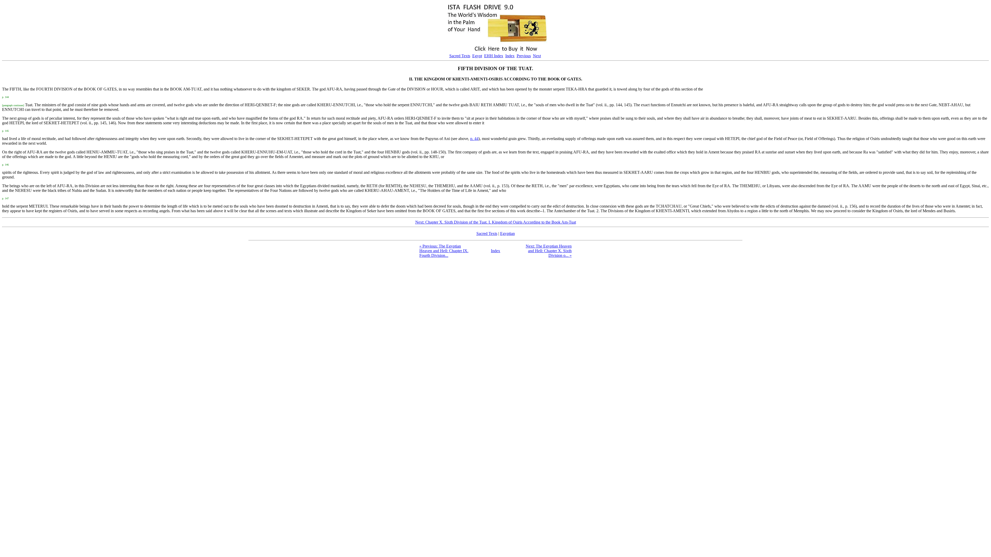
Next (537, 56)
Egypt (477, 56)
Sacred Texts (459, 56)
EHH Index (493, 56)
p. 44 (474, 138)
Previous (524, 56)
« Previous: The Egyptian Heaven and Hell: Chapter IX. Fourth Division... (443, 251)
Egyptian (507, 233)
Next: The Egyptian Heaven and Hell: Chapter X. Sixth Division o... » (549, 251)
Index (510, 56)
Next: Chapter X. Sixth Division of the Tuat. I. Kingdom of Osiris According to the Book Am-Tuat (495, 222)
